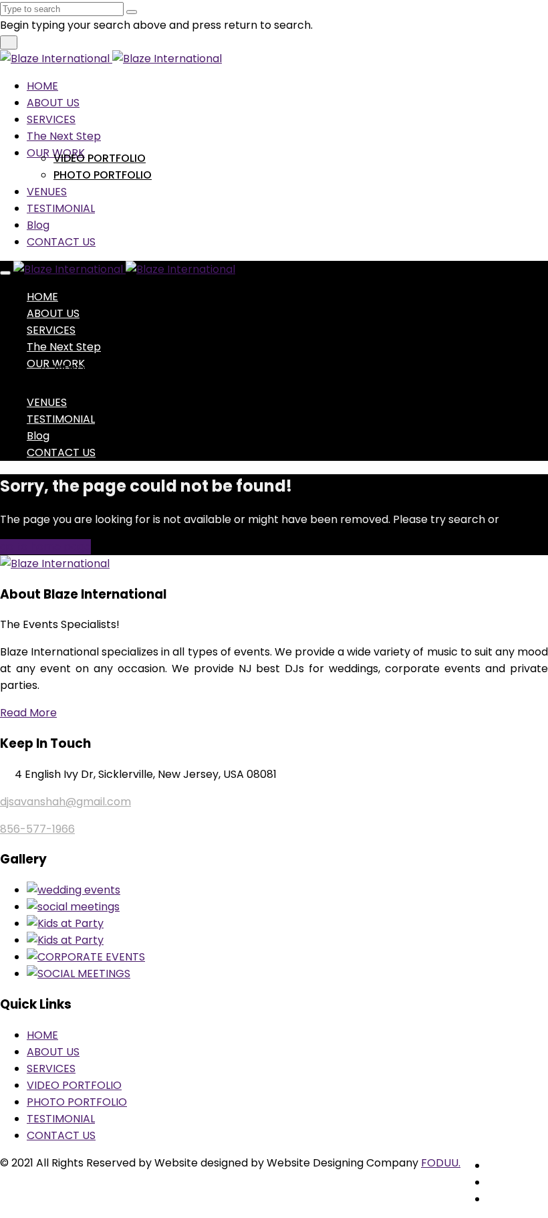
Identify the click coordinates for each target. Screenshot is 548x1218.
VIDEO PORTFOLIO (99, 158)
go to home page (45, 546)
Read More (28, 712)
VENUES (47, 191)
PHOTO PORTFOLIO (102, 175)
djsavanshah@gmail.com (65, 801)
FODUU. (440, 1163)
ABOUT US (53, 102)
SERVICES (51, 119)
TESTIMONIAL (61, 208)
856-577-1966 (37, 829)
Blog (38, 225)
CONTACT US (61, 241)
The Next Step (64, 136)
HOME (42, 86)
